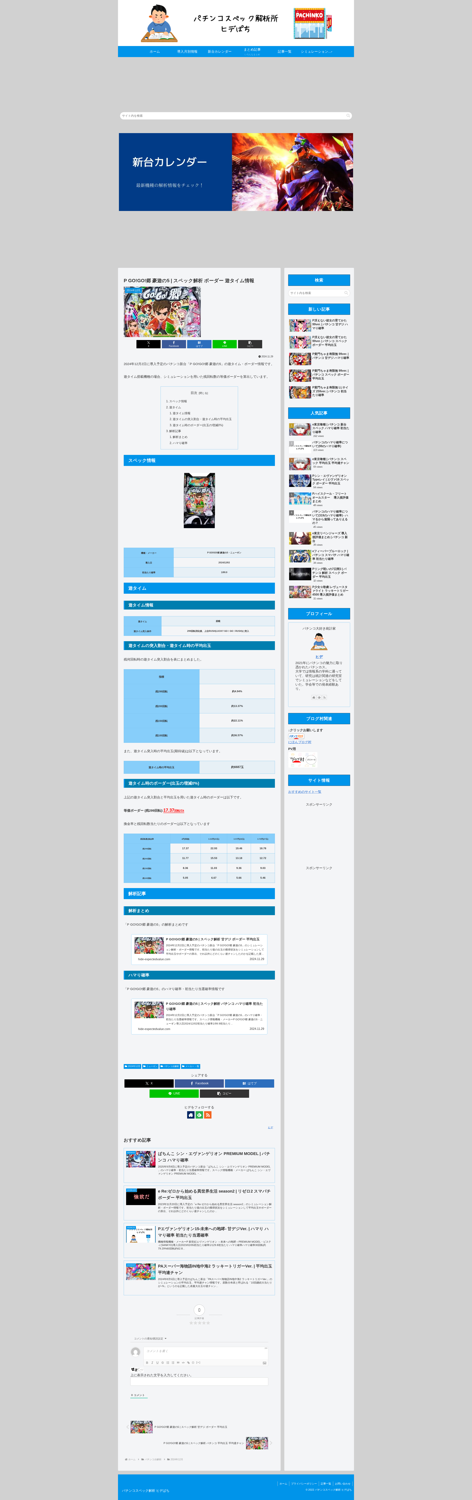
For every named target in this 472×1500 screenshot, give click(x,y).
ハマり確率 (180, 443)
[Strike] (162, 1362)
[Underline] (157, 1362)
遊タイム (175, 407)
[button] (348, 116)
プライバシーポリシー (304, 1483)
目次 (194, 393)
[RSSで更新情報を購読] (207, 1115)
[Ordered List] (167, 1362)
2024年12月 (134, 1066)
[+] (198, 1362)
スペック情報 (178, 401)
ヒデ (319, 657)
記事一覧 (326, 1483)
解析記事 (175, 431)
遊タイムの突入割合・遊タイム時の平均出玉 (202, 419)
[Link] (188, 1362)
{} (193, 1362)
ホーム (283, 1483)
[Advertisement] (228, 83)
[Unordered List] (173, 1362)
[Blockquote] (178, 1362)
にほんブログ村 (299, 742)
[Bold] (147, 1362)
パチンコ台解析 (171, 1066)
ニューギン (151, 1066)
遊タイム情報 (181, 413)
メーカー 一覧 (192, 1066)
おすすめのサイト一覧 (304, 792)
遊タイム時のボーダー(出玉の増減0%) (198, 425)
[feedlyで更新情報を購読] (199, 1115)
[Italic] (152, 1362)
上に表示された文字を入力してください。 (161, 1375)
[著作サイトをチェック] (191, 1115)
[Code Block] (183, 1362)
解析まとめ (180, 437)
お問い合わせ (342, 1483)
